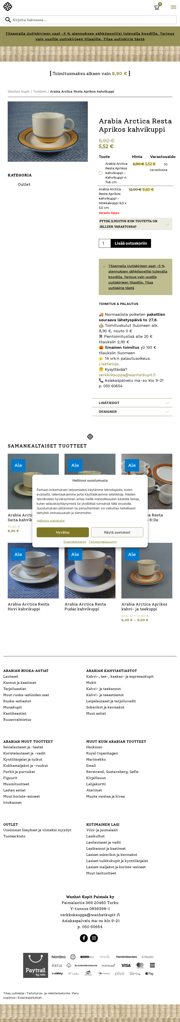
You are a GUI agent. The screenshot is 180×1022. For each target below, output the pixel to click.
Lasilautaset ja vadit (103, 842)
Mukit (91, 683)
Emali (91, 765)
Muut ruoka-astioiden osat (26, 695)
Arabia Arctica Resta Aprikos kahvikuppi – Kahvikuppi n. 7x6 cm (116, 173)
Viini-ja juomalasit (102, 830)
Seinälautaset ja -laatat (23, 747)
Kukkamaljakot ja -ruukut (25, 765)
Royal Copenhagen (102, 753)
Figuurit (10, 778)
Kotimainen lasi (102, 824)
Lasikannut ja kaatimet (106, 848)
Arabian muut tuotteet (28, 741)
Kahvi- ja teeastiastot (105, 695)
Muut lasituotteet (101, 873)
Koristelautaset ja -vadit (24, 753)
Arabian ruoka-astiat (26, 671)
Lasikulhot (95, 836)
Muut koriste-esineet (21, 796)
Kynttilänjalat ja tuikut (22, 759)
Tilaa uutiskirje (13, 993)
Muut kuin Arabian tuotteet (116, 741)
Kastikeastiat (14, 713)
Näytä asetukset (117, 532)
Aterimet (94, 790)
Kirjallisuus (96, 778)
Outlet (10, 824)
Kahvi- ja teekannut (103, 689)
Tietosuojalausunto (102, 541)
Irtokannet (12, 802)
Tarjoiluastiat (14, 689)
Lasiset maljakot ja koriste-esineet (116, 867)
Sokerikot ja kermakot (105, 707)
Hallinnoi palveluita (51, 520)
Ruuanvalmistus (17, 719)
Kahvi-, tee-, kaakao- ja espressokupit (120, 676)
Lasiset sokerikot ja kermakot (111, 855)
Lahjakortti (96, 784)
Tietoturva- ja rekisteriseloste (48, 993)
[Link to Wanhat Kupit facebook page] (84, 938)
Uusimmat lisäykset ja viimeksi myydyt (37, 830)
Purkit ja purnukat (19, 772)
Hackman (94, 747)
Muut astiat (96, 713)
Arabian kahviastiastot (111, 671)
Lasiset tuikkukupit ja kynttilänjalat (117, 861)
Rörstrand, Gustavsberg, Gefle (112, 772)
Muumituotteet (16, 784)
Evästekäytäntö (74, 541)
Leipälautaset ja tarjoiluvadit (111, 701)
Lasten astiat (14, 790)
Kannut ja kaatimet (19, 683)
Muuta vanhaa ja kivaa (105, 796)
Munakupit (12, 707)
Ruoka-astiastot (17, 701)
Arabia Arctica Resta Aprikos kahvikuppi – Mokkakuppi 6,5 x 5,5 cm (112, 198)
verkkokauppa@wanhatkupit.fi (127, 374)
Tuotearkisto (14, 836)
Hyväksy (63, 532)
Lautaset (10, 676)
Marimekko (96, 759)
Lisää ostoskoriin (131, 243)
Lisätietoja (108, 363)
